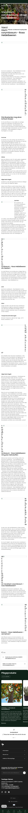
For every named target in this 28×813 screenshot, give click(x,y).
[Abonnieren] (24, 772)
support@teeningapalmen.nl (12, 788)
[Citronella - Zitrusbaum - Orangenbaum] (11, 693)
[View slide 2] (15, 737)
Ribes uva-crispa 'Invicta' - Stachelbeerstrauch (10, 664)
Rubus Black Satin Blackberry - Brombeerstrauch (14, 657)
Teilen (4, 652)
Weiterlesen (3, 723)
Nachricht (6, 21)
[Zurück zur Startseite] (1, 21)
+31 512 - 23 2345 (9, 785)
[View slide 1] (13, 737)
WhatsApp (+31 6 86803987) (11, 786)
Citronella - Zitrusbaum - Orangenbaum (8, 708)
